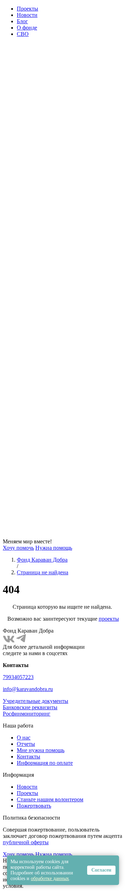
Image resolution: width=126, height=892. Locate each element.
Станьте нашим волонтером (50, 799)
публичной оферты (26, 842)
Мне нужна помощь (40, 750)
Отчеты (26, 744)
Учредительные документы (35, 701)
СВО (23, 34)
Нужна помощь (53, 548)
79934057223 (18, 677)
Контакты (28, 757)
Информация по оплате (45, 763)
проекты (109, 619)
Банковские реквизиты (30, 707)
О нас (23, 738)
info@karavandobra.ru (28, 689)
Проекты (27, 9)
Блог (22, 21)
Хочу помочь (18, 548)
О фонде (27, 28)
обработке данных (50, 878)
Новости (27, 15)
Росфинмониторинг (26, 714)
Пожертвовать (34, 806)
